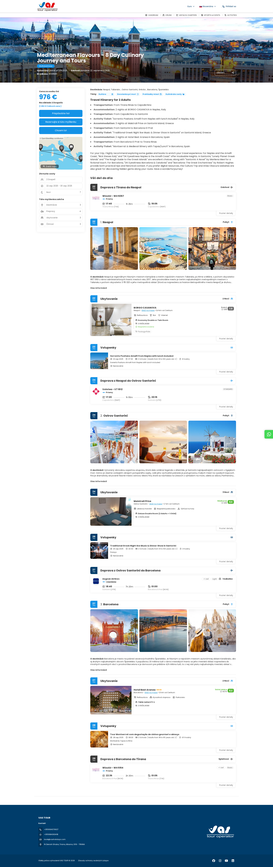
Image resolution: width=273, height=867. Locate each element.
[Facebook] (213, 861)
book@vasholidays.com (55, 839)
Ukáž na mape (148, 310)
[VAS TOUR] (220, 831)
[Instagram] (220, 861)
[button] (96, 248)
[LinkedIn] (233, 861)
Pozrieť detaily (226, 213)
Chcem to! (61, 130)
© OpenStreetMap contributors (51, 138)
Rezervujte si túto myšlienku (60, 122)
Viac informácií (98, 288)
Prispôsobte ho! (61, 113)
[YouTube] (226, 861)
